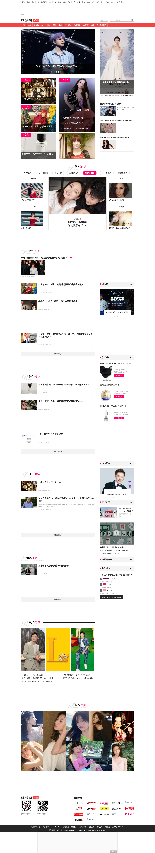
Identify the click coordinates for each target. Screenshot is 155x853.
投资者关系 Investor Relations (52, 827)
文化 (88, 2)
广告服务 (66, 827)
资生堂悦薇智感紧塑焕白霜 (109, 385)
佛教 (97, 2)
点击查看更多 (58, 354)
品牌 (31, 622)
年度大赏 (58, 173)
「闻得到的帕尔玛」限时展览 (32, 675)
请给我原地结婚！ (77, 225)
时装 (23, 25)
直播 (37, 2)
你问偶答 (68, 25)
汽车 (69, 2)
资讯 (28, 2)
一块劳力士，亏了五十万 (49, 482)
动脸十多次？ (26, 228)
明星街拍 (28, 173)
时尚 (64, 2)
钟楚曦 (121, 207)
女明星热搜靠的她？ (117, 200)
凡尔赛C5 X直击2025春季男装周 (94, 25)
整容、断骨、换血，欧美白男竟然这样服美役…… (60, 401)
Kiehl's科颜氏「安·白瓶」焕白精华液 (113, 406)
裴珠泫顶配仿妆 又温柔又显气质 (112, 553)
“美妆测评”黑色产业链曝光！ (51, 434)
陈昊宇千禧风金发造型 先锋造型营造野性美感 (116, 121)
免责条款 (91, 827)
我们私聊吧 (43, 173)
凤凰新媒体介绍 (35, 827)
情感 (48, 25)
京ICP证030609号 (118, 827)
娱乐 (54, 2)
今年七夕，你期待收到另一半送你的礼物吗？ (116, 575)
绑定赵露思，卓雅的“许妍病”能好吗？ (76, 128)
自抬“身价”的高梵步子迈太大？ (74, 123)
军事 (83, 2)
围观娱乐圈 (89, 173)
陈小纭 (33, 207)
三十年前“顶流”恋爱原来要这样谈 (53, 565)
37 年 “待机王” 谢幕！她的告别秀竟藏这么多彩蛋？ (44, 258)
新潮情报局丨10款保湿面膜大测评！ (113, 547)
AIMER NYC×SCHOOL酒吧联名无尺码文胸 (115, 363)
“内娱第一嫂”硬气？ (29, 200)
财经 (50, 2)
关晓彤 (33, 178)
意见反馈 (99, 827)
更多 (112, 2)
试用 (54, 25)
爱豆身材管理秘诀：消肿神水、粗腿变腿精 (115, 550)
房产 (74, 2)
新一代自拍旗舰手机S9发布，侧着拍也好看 (37, 681)
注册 (118, 2)
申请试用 (119, 375)
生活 (43, 25)
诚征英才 (74, 827)
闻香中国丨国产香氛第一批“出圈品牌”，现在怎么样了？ (64, 384)
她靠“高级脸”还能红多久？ (120, 228)
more (130, 284)
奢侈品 (36, 25)
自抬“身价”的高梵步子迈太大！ (111, 104)
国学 (102, 2)
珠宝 (31, 474)
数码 (107, 2)
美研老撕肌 (106, 173)
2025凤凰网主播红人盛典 (113, 82)
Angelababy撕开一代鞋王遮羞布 (75, 110)
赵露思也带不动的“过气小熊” (73, 118)
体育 (59, 2)
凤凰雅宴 (77, 25)
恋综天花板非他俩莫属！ (77, 222)
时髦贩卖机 (122, 173)
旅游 (93, 2)
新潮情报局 (73, 173)
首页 (23, 2)
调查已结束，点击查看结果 (111, 597)
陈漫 (122, 178)
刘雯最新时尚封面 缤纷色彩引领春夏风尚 (114, 137)
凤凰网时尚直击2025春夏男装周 (117, 312)
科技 (78, 2)
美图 (83, 705)
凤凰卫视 (44, 2)
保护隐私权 (82, 827)
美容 (29, 25)
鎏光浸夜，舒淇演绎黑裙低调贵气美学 (57, 66)
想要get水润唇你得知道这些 (117, 494)
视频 (33, 2)
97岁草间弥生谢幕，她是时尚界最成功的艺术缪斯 (60, 284)
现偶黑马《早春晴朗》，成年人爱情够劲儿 (57, 301)
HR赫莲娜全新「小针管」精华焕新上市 (76, 675)
